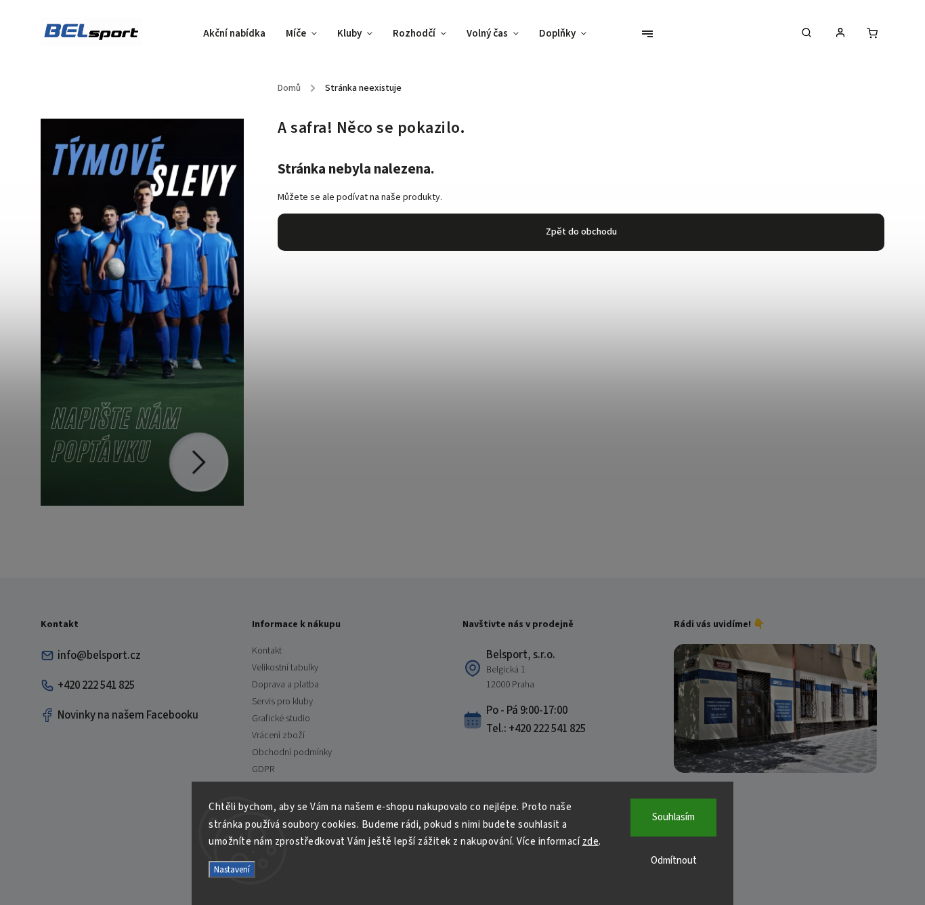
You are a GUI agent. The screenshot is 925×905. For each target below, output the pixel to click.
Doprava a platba (285, 684)
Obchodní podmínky (292, 752)
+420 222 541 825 (96, 685)
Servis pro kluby (282, 701)
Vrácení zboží (278, 735)
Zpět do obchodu (581, 232)
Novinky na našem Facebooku (128, 715)
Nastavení (232, 869)
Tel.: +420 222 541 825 (536, 728)
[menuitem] (239, 34)
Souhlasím (673, 817)
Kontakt (267, 651)
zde (590, 841)
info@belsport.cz (99, 655)
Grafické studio (281, 718)
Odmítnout (674, 860)
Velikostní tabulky (285, 668)
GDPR (263, 769)
